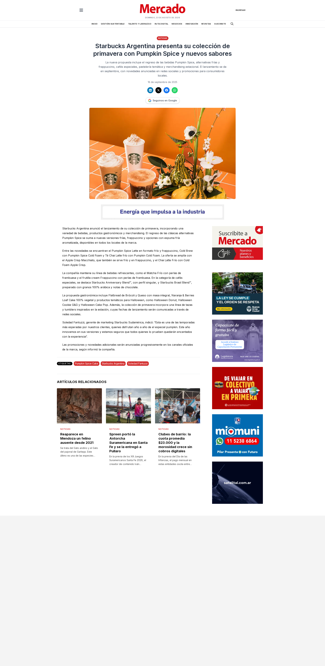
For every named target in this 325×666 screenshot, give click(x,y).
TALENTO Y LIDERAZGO (139, 24)
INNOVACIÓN (192, 24)
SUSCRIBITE (220, 24)
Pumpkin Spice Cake (86, 363)
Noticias (162, 38)
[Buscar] (232, 24)
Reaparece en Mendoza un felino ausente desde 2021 (76, 438)
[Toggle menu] (81, 10)
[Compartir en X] (158, 90)
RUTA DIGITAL (161, 24)
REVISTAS (206, 24)
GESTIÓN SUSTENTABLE (113, 24)
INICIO (95, 24)
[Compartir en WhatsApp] (175, 90)
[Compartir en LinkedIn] (150, 90)
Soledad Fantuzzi (138, 363)
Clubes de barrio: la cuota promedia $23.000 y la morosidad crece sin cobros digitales (175, 442)
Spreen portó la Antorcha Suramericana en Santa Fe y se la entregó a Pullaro (128, 442)
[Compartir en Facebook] (167, 90)
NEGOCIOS (177, 24)
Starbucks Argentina (113, 363)
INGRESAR (240, 10)
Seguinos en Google (165, 100)
